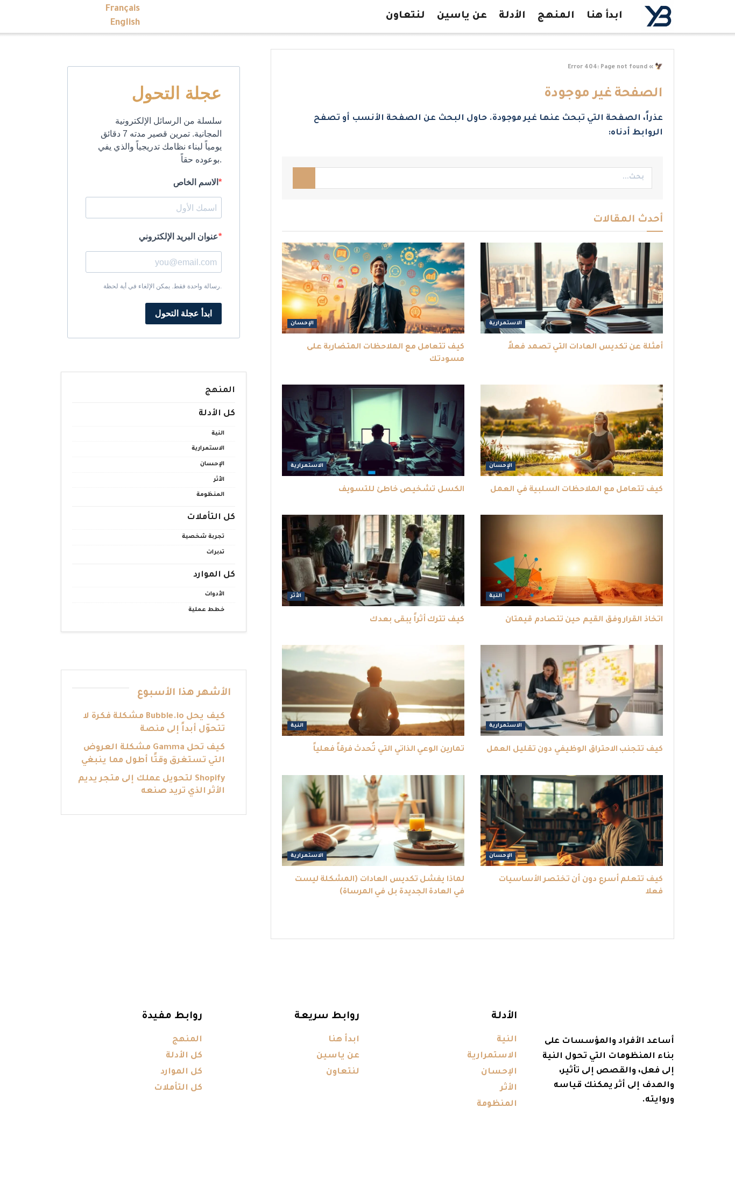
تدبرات (215, 552)
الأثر (296, 596)
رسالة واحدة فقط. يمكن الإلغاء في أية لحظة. (162, 286)
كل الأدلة (217, 413)
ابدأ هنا (604, 16)
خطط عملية (206, 610)
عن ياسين (462, 16)
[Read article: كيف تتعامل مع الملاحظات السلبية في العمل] (571, 430)
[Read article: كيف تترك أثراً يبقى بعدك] (373, 560)
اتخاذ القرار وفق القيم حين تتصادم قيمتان (584, 620)
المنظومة (210, 495)
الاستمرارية (505, 323)
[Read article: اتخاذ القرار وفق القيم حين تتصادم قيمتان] (571, 560)
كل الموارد (214, 575)
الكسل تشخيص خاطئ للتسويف (401, 490)
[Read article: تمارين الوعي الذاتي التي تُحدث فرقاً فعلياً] (373, 690)
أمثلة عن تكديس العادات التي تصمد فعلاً (585, 347)
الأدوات (214, 594)
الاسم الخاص (195, 182)
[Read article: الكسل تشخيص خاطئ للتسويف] (373, 430)
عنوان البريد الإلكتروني (178, 236)
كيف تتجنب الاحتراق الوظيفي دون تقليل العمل (574, 749)
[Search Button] (304, 178)
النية (495, 596)
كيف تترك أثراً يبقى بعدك (417, 620)
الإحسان (302, 323)
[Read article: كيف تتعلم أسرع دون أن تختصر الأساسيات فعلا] (571, 821)
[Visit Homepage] (657, 16)
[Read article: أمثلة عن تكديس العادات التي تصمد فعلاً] (571, 288)
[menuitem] (122, 9)
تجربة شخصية (203, 537)
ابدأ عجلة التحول (183, 313)
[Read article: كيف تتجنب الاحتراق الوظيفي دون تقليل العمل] (571, 690)
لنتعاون (405, 16)
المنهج (556, 16)
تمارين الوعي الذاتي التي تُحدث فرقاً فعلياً (388, 749)
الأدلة (512, 16)
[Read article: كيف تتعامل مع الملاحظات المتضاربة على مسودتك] (373, 288)
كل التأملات (211, 517)
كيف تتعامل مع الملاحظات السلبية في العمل (576, 490)
